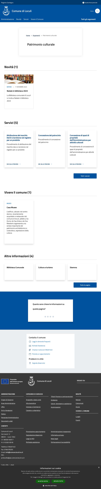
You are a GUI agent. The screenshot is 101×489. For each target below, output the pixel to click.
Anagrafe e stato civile (33, 400)
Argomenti (36, 35)
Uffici (3, 407)
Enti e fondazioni (6, 410)
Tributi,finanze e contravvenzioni (62, 396)
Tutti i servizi (85, 176)
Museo (9, 203)
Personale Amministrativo (10, 417)
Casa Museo (12, 207)
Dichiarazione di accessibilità (60, 442)
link (69, 477)
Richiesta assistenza (33, 442)
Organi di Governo (7, 400)
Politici (3, 414)
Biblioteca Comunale (15, 267)
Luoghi (78, 416)
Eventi (78, 420)
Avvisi (78, 407)
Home (28, 35)
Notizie (9, 87)
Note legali (54, 438)
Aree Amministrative (8, 403)
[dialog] (50, 477)
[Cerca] (97, 11)
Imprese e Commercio (33, 407)
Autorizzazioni (55, 407)
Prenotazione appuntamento (35, 431)
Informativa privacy (57, 435)
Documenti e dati (7, 421)
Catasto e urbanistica (33, 410)
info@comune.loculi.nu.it (14, 452)
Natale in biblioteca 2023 (17, 90)
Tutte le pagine (85, 285)
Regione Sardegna (7, 2)
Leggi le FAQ (30, 438)
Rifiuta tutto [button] (58, 481)
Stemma (73, 267)
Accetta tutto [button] (43, 481)
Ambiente (54, 400)
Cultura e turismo (45, 267)
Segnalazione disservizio (34, 435)
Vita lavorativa (31, 403)
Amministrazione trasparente (61, 431)
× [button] (99, 467)
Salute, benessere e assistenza (61, 403)
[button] (50, 486)
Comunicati (79, 403)
